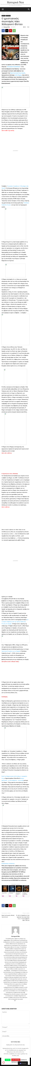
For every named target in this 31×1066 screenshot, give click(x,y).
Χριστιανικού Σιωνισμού (17, 73)
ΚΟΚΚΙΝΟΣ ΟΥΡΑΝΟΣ (8, 863)
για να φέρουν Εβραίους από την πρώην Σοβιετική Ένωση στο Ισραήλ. (15, 621)
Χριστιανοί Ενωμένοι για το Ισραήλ (11, 651)
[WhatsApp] (14, 30)
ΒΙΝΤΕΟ (8, 13)
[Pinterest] (10, 30)
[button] (29, 9)
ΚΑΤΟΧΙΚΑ (8, 15)
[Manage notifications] (3, 1062)
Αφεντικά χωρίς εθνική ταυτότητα (8, 916)
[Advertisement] (15, 167)
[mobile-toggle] (2, 9)
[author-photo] (15, 934)
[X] (6, 30)
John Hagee (18, 75)
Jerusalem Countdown (13, 66)
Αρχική (3, 13)
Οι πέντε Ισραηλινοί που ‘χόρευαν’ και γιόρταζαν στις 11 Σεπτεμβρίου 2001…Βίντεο (22, 918)
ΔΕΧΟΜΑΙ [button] (8, 1059)
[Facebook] (3, 30)
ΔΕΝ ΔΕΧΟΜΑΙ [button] (15, 1059)
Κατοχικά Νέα (7, 27)
